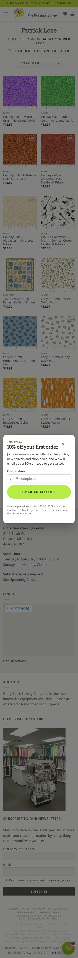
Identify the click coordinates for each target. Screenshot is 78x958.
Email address (16, 471)
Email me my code (39, 492)
